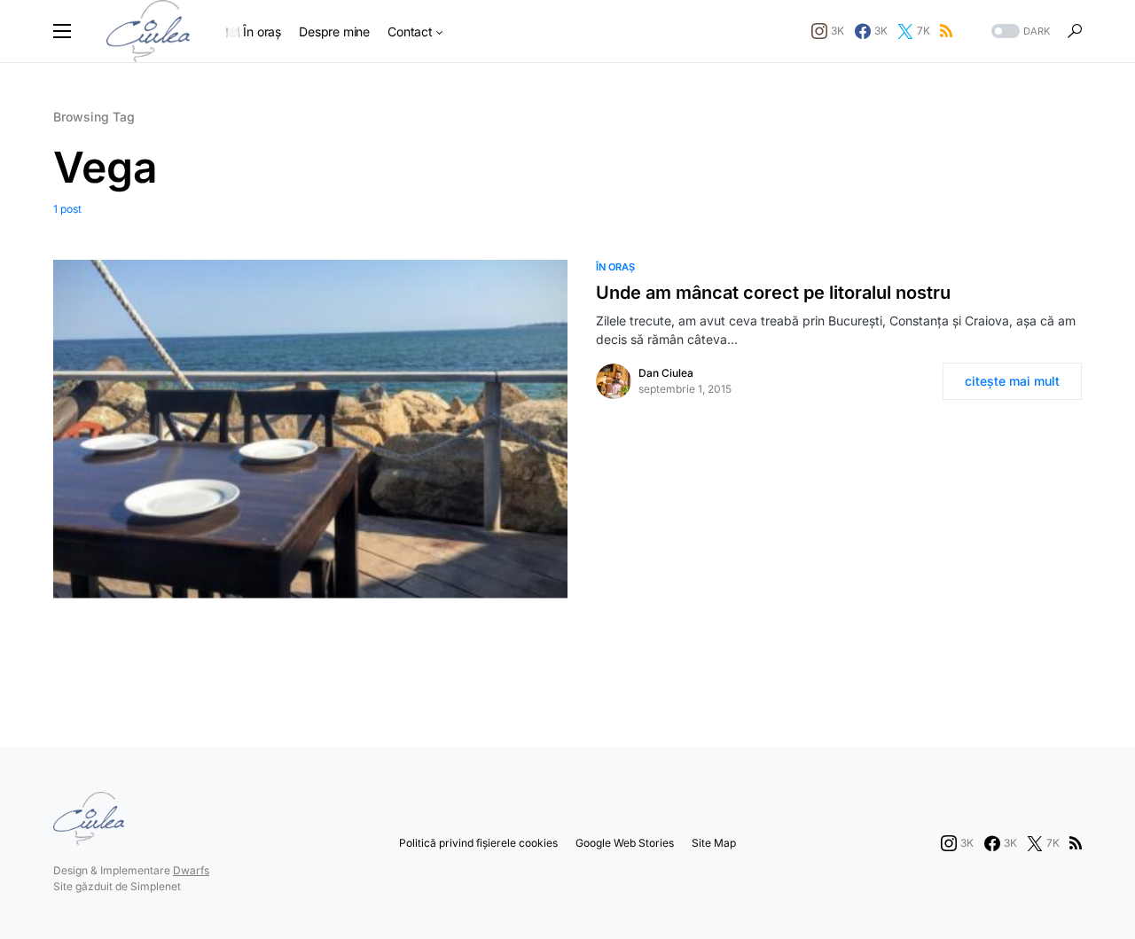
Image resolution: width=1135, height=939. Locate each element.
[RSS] (946, 31)
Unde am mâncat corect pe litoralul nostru (773, 292)
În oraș (615, 267)
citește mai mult (1012, 380)
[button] (62, 31)
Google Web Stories (624, 842)
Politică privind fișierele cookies (478, 842)
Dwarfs (191, 870)
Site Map (714, 842)
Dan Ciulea (665, 373)
